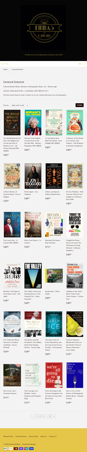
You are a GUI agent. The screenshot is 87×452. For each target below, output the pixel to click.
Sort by (6, 105)
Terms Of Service (21, 436)
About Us (43, 436)
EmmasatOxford (14, 444)
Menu (7, 63)
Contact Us (53, 436)
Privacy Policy (33, 436)
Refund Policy (8, 436)
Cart (83, 63)
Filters (79, 105)
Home (5, 69)
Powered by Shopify (29, 444)
